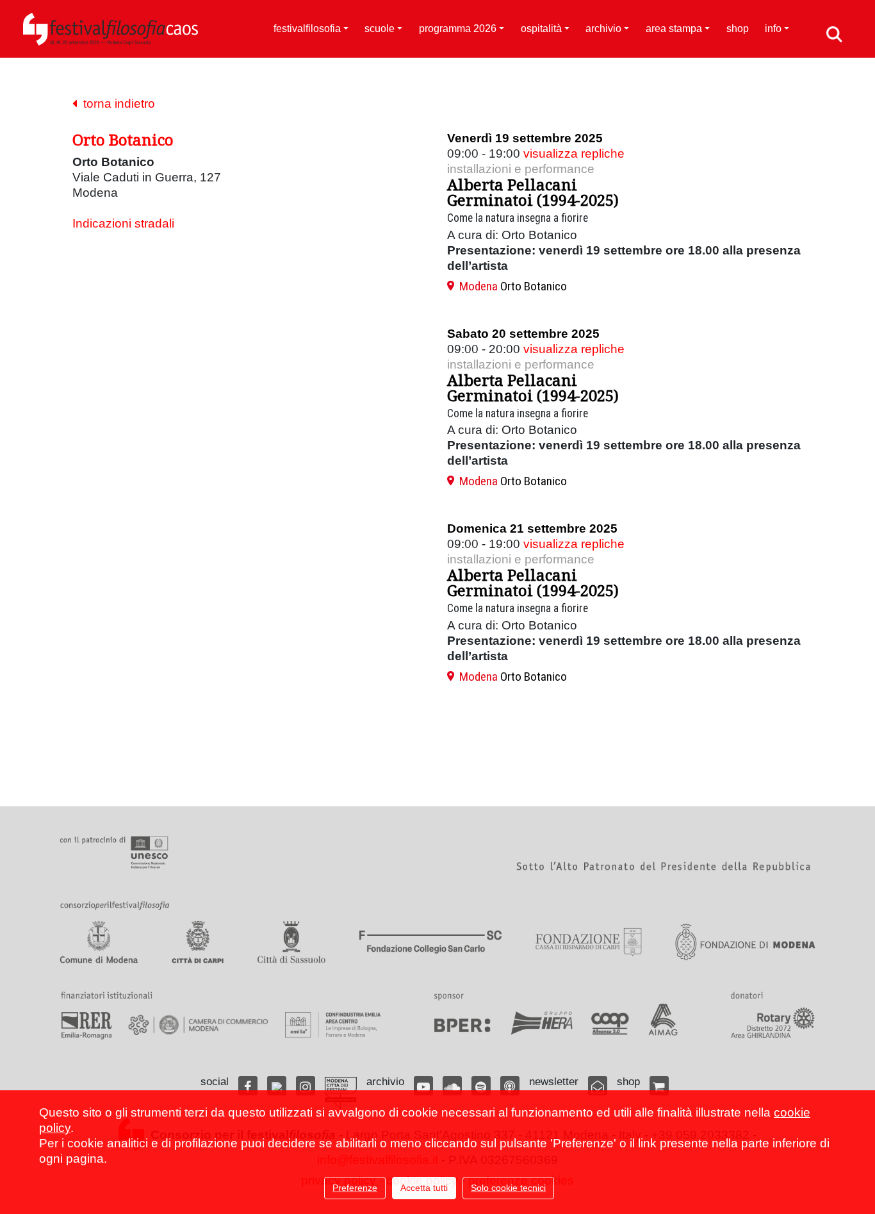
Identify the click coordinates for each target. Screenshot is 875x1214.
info (773, 28)
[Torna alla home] (110, 29)
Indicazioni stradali (123, 223)
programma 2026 (457, 28)
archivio (603, 28)
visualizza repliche (574, 153)
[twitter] (276, 1085)
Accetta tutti (424, 1188)
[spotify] (481, 1085)
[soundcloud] (452, 1085)
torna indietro (116, 103)
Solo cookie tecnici (508, 1188)
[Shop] (659, 1085)
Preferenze (354, 1188)
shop (737, 28)
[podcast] (509, 1085)
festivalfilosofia (307, 28)
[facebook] (248, 1085)
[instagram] (305, 1085)
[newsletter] (597, 1085)
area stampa (674, 28)
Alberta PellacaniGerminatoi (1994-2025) (533, 192)
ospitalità (541, 28)
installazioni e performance (520, 169)
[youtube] (423, 1085)
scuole (379, 28)
